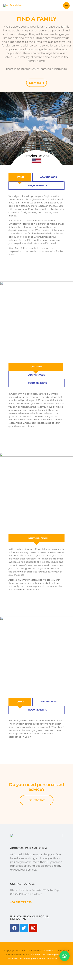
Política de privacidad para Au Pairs (49, 954)
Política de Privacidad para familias (25, 958)
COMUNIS (48, 950)
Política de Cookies (56, 958)
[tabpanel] (36, 226)
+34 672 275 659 (21, 902)
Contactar (37, 800)
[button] (64, 956)
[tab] (19, 177)
